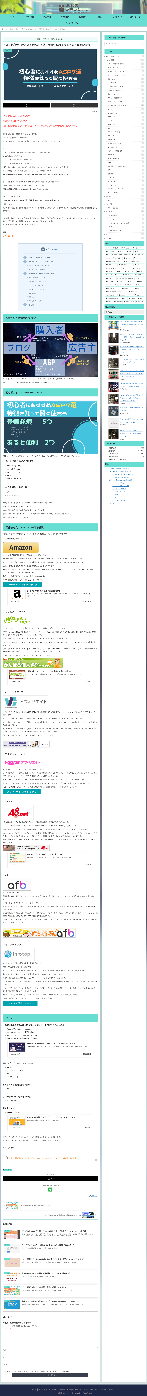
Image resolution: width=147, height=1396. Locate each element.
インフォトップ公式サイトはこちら (20, 1003)
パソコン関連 (42, 1390)
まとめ (30, 305)
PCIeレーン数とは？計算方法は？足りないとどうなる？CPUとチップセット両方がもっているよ (131, 398)
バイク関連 (52, 1390)
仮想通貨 (70, 1390)
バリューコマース (36, 285)
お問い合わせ (94, 1390)
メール (5, 1357)
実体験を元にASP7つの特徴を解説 (40, 273)
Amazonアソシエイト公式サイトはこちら (22, 585)
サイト (5, 1364)
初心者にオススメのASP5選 (39, 265)
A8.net (32, 293)
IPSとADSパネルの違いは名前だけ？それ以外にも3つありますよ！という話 (131, 324)
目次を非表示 (55, 249)
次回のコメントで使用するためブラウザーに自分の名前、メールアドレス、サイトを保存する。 (39, 1371)
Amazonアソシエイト (37, 277)
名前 (4, 1350)
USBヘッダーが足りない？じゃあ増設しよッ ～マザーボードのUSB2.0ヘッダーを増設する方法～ (132, 373)
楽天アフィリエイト (36, 289)
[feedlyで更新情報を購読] (50, 1190)
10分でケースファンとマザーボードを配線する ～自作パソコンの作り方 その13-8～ (132, 433)
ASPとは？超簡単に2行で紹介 (39, 257)
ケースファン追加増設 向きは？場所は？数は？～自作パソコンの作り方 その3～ (132, 349)
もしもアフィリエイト (37, 281)
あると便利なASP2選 (37, 269)
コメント (7, 1329)
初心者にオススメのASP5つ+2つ (40, 261)
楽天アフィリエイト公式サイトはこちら (21, 792)
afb (31, 297)
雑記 (76, 1390)
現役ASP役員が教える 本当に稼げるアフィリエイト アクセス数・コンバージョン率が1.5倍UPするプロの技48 (43, 1158)
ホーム (34, 1390)
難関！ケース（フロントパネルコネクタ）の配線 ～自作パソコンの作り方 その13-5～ (132, 337)
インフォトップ (35, 301)
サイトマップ (84, 1390)
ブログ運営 (8, 1170)
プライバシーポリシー (108, 1390)
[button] (74, 105)
